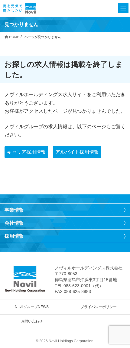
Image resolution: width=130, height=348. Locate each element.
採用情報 (14, 236)
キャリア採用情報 (26, 151)
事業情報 (14, 210)
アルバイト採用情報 (77, 151)
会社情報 (14, 223)
